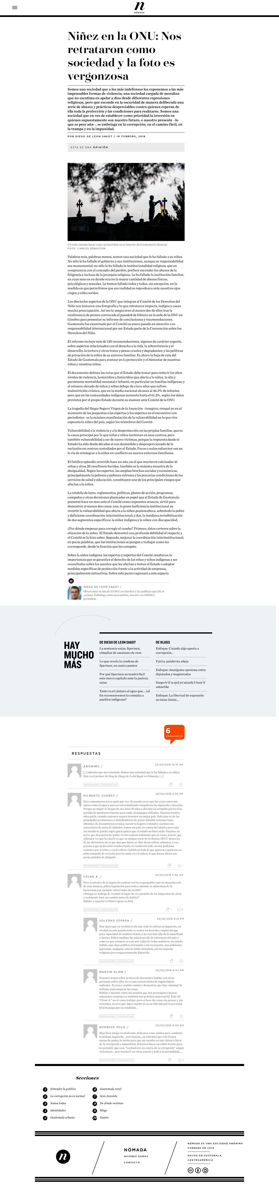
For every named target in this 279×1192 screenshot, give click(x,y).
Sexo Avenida (108, 1096)
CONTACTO (132, 1162)
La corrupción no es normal (67, 1096)
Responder (92, 785)
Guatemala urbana (62, 1117)
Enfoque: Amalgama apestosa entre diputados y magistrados (181, 672)
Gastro (104, 1117)
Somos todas (58, 1103)
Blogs (103, 1110)
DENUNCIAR (110, 785)
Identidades (58, 1110)
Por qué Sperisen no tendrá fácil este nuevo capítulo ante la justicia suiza (123, 678)
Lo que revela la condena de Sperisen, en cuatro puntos (118, 663)
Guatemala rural (110, 1089)
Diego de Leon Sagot (94, 136)
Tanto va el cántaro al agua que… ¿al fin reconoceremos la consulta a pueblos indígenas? (124, 695)
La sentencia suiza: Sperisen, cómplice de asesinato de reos (120, 650)
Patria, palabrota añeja (172, 661)
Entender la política (63, 1089)
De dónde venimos (111, 1103)
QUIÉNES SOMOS (136, 1156)
